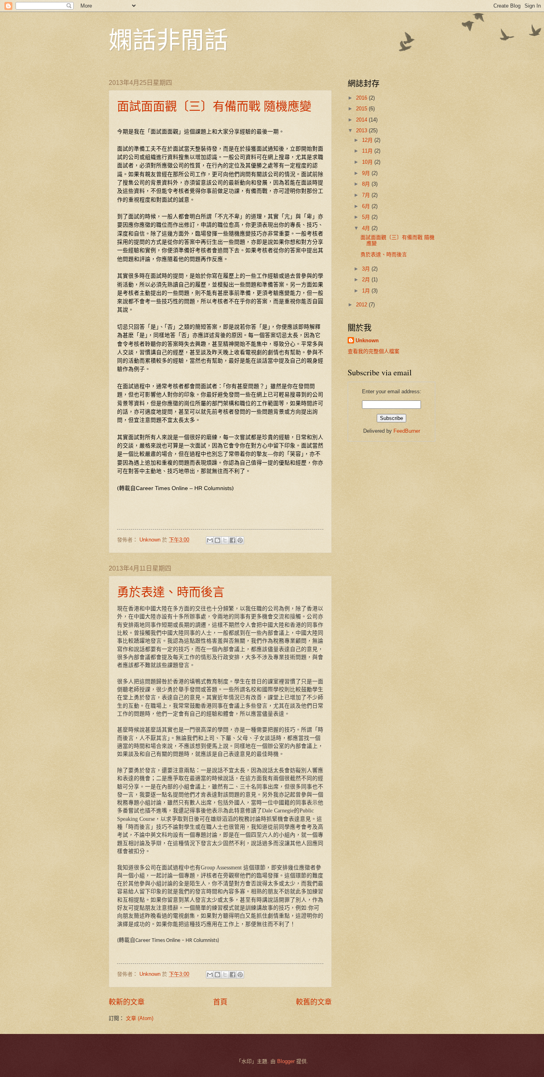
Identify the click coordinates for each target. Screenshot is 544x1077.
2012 (362, 305)
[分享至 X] (225, 540)
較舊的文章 (314, 1002)
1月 (367, 291)
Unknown (367, 340)
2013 (362, 130)
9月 (367, 173)
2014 (362, 120)
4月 (367, 228)
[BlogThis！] (217, 540)
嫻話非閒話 (168, 39)
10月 (368, 162)
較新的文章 (127, 1002)
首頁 (220, 1002)
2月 (367, 279)
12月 (368, 140)
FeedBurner (406, 431)
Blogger (286, 1061)
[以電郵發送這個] (210, 540)
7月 (367, 195)
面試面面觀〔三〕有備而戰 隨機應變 (214, 106)
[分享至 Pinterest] (240, 540)
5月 (367, 217)
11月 (368, 151)
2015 (362, 109)
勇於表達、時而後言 (171, 591)
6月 (367, 206)
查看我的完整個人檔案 (373, 351)
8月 (367, 184)
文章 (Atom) (139, 1018)
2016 (362, 98)
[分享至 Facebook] (233, 540)
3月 (367, 269)
